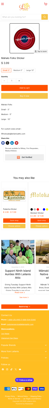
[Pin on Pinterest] (16, 143)
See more (23, 297)
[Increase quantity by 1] (19, 81)
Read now (19, 292)
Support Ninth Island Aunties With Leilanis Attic (18, 274)
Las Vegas (5, 334)
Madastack (29, 404)
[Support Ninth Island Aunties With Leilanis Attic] (17, 252)
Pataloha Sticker (10, 209)
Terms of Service (14, 399)
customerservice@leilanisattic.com (20, 324)
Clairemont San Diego (9, 338)
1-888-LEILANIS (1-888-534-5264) (21, 320)
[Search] (44, 17)
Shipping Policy (36, 396)
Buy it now (24, 96)
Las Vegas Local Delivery (32, 399)
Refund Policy (23, 396)
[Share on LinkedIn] (12, 143)
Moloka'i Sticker (37, 213)
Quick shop (14, 220)
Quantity (4, 77)
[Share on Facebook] (3, 143)
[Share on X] (7, 143)
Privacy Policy (10, 396)
